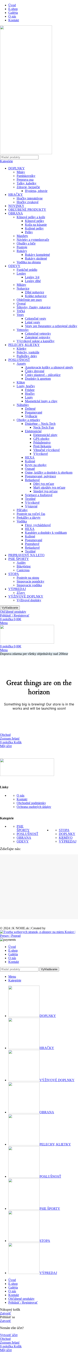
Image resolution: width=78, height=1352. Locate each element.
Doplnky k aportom (38, 378)
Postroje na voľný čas (31, 514)
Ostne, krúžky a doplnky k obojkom (48, 472)
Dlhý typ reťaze (43, 484)
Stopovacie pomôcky (30, 581)
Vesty (20, 315)
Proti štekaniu (42, 446)
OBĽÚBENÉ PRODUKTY (27, 209)
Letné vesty (32, 322)
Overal (21, 303)
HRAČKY (15, 194)
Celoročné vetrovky (38, 333)
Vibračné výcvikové (46, 450)
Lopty (29, 397)
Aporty (21, 363)
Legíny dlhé (33, 281)
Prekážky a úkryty (29, 517)
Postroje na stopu (28, 577)
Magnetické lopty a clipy (41, 401)
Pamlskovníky (26, 176)
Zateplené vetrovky (37, 337)
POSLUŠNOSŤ (19, 360)
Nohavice (23, 288)
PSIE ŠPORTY (18, 559)
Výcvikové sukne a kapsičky (35, 341)
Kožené (30, 461)
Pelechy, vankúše (28, 352)
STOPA (13, 574)
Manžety (22, 236)
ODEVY (14, 266)
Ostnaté (30, 468)
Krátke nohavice (36, 296)
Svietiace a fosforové (38, 495)
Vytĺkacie (31, 416)
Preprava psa (25, 179)
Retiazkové (32, 480)
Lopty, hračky (26, 386)
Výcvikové (40, 453)
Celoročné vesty (35, 318)
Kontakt (22, 799)
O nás (20, 795)
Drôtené (30, 408)
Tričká (21, 311)
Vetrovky (23, 330)
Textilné (30, 499)
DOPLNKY (16, 168)
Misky (21, 172)
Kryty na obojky (36, 465)
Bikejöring (24, 566)
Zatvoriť (5, 1313)
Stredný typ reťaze (45, 491)
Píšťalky (22, 510)
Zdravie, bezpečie (28, 187)
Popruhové (32, 544)
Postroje (22, 247)
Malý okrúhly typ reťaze (49, 487)
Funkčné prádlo (27, 269)
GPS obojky (41, 438)
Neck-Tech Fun (43, 427)
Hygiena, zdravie (36, 191)
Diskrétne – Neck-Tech (40, 423)
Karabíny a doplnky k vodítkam (46, 532)
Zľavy (21, 592)
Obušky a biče (26, 243)
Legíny (21, 273)
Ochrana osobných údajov (34, 806)
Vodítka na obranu (29, 262)
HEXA (30, 457)
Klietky (21, 348)
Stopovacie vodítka (29, 585)
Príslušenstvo (42, 442)
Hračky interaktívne (30, 198)
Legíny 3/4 (32, 277)
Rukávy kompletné (37, 254)
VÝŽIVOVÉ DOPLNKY (25, 596)
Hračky (30, 393)
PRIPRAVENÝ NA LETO (26, 555)
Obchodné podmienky (31, 803)
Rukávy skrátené (36, 258)
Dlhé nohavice (34, 292)
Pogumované (33, 412)
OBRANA (15, 213)
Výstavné (31, 506)
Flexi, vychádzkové (38, 525)
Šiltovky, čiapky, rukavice (34, 307)
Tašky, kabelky (26, 183)
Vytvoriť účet (8, 1335)
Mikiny (21, 284)
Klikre (21, 382)
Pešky (29, 232)
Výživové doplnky (29, 600)
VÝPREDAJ (17, 589)
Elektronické (33, 431)
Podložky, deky (27, 356)
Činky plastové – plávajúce (43, 375)
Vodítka (22, 521)
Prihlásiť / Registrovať (23, 1302)
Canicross (23, 570)
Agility (21, 562)
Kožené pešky (34, 228)
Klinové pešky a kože (31, 217)
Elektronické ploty (45, 435)
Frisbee (30, 390)
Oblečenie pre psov (29, 299)
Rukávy (22, 251)
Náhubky (23, 405)
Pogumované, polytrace (40, 476)
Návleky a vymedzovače (33, 239)
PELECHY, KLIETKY (24, 345)
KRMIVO (66, 837)
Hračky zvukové (27, 202)
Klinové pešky (34, 221)
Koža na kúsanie (36, 224)
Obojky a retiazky (28, 420)
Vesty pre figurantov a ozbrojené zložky (51, 326)
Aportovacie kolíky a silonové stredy (49, 367)
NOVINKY (16, 206)
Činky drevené (34, 371)
